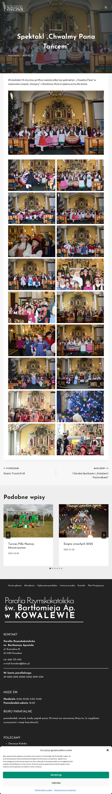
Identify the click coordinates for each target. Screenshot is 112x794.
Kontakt (81, 586)
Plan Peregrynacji (96, 586)
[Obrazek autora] (5, 55)
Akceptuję (56, 774)
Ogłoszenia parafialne (47, 586)
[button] (107, 750)
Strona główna (14, 586)
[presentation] (28, 520)
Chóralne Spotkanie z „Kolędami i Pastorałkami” (90, 473)
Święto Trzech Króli (14, 471)
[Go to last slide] (8, 535)
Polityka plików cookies (43, 790)
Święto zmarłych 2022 (78, 544)
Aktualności (29, 586)
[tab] (50, 568)
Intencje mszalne (67, 586)
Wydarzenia (56, 30)
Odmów (56, 782)
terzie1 (17, 55)
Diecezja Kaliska (17, 743)
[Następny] (104, 535)
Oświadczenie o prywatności (65, 790)
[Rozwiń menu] (105, 7)
